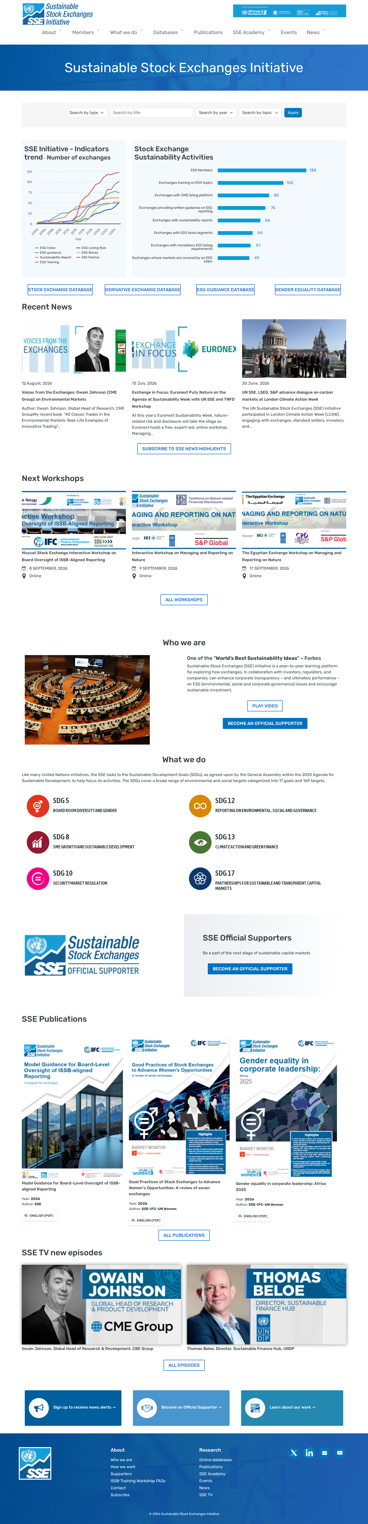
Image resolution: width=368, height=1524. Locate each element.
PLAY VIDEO (265, 706)
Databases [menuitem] (163, 34)
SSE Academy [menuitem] (246, 34)
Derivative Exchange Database (142, 289)
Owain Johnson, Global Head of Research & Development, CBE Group (87, 1348)
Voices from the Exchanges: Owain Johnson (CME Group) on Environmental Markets (69, 396)
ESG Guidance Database (225, 289)
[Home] (101, 14)
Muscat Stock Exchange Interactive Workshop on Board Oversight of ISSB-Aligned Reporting (69, 556)
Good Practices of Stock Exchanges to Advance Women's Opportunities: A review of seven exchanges (174, 1187)
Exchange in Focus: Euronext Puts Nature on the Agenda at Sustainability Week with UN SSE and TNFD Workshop (183, 399)
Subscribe (120, 1494)
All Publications (184, 1235)
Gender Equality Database (307, 289)
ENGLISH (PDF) (41, 1215)
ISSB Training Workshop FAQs (138, 1480)
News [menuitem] (311, 34)
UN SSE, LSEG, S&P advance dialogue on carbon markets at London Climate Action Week (287, 396)
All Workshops (184, 599)
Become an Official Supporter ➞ (191, 1407)
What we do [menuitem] (121, 34)
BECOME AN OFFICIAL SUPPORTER (265, 723)
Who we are (121, 1459)
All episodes (184, 1365)
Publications (211, 1466)
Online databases (215, 1459)
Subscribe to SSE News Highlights (184, 448)
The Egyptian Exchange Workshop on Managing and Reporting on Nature (291, 556)
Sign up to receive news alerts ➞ (84, 1407)
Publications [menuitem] (208, 32)
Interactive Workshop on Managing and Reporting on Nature (182, 556)
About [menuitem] (46, 34)
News (204, 1487)
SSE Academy (212, 1473)
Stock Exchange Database (60, 289)
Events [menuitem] (289, 32)
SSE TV (206, 1494)
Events (205, 1480)
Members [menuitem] (80, 34)
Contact (118, 1487)
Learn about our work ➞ (292, 1407)
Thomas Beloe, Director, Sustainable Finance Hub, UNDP (240, 1348)
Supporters (121, 1473)
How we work (123, 1466)
